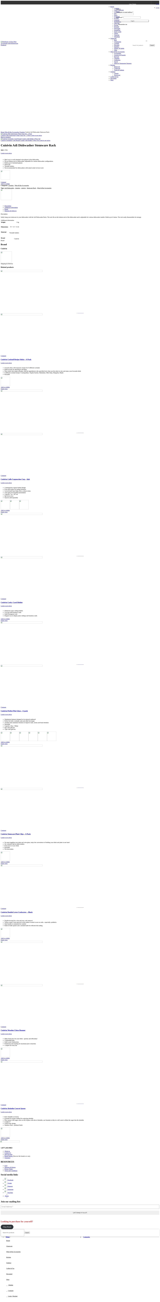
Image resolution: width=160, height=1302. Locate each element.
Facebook (10, 1180)
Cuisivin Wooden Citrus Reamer (13, 1030)
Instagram (10, 1189)
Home (3, 132)
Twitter (9, 1183)
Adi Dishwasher (9, 188)
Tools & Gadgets (119, 70)
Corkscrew (117, 60)
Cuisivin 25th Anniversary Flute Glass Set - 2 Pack (16, 135)
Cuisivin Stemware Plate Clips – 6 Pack (16, 834)
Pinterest (10, 1186)
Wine (115, 50)
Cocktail (116, 43)
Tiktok (6, 1196)
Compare (10, 1290)
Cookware (117, 68)
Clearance (7, 1158)
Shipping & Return (10, 1167)
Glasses (116, 73)
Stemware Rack (31, 188)
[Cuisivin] (6, 199)
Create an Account (126, 9)
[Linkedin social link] (8, 2)
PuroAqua (117, 28)
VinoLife (116, 35)
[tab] (81, 206)
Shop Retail (7, 1227)
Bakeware (117, 67)
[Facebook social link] (2, 2)
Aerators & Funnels (120, 55)
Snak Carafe (117, 32)
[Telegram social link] (10, 2)
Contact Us (7, 1153)
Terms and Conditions (10, 1170)
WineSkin (117, 37)
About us (7, 1151)
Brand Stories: (8, 1156)
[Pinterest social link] (6, 2)
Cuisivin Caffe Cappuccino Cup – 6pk (15, 479)
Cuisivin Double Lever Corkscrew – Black (17, 912)
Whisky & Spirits (119, 48)
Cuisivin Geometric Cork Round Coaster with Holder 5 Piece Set (20, 140)
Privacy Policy (8, 1169)
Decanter (116, 45)
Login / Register (13, 1296)
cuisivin (23, 188)
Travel (116, 62)
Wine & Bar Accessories (12, 132)
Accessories (117, 53)
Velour (116, 33)
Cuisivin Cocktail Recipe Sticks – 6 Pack (16, 359)
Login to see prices (36, 135)
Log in (132, 21)
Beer (115, 40)
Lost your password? (143, 24)
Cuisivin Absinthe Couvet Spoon (13, 1108)
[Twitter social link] (4, 2)
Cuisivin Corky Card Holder (12, 602)
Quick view (4, 389)
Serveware (117, 75)
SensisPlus (117, 30)
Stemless (116, 47)
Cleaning (116, 58)
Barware (116, 57)
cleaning (17, 188)
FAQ (5, 1165)
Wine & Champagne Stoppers (122, 63)
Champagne (117, 42)
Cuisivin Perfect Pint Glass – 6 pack (14, 711)
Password (119, 17)
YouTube (10, 1192)
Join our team (8, 1154)
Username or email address (124, 12)
